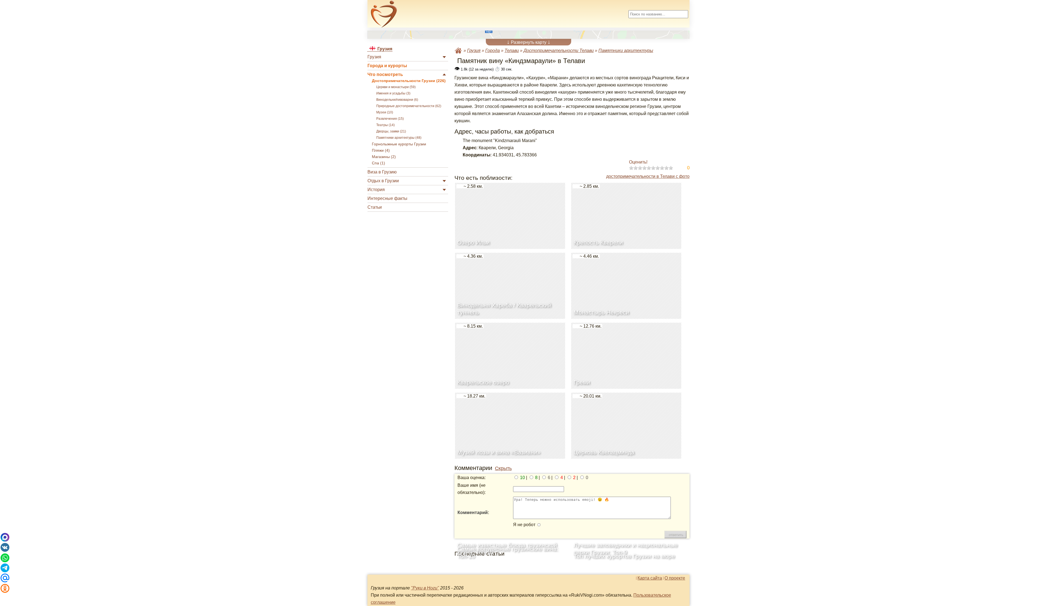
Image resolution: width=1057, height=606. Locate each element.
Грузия (374, 57)
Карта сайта (650, 578)
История (376, 189)
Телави (512, 50)
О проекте (674, 578)
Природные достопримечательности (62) (408, 106)
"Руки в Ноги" (425, 588)
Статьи (374, 207)
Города (492, 50)
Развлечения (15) (390, 118)
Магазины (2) (384, 157)
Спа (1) (378, 163)
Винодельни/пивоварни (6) (397, 99)
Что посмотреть (385, 74)
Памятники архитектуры (625, 50)
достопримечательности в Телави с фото (648, 176)
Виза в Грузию (382, 172)
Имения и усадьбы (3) (393, 93)
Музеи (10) (384, 112)
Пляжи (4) (381, 150)
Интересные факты (387, 198)
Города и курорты (387, 66)
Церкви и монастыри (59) (396, 87)
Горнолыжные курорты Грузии (399, 144)
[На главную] (384, 14)
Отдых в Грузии (383, 181)
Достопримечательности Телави (559, 50)
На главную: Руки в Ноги (458, 50)
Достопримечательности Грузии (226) (409, 81)
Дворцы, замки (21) (391, 131)
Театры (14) (385, 125)
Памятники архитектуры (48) (398, 137)
